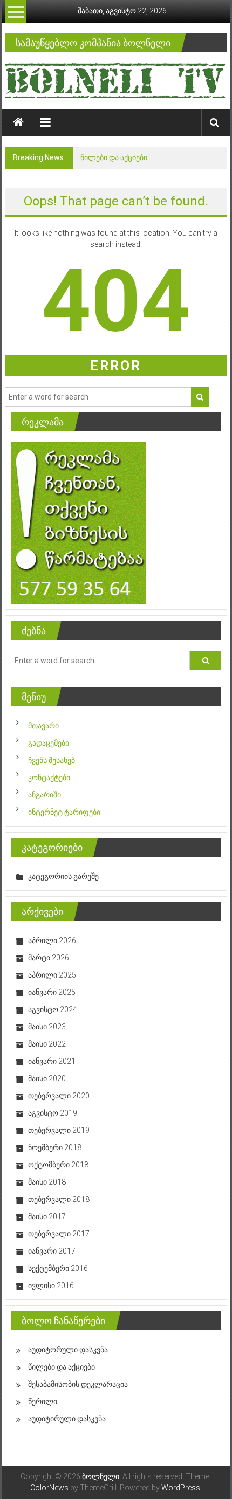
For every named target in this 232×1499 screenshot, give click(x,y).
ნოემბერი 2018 (54, 1147)
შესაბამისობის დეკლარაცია (78, 1384)
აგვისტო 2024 (52, 1009)
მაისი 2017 (47, 1216)
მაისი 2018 (47, 1182)
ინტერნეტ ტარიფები (64, 812)
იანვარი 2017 (52, 1251)
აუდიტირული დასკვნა (67, 1418)
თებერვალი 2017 (59, 1233)
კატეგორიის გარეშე (63, 876)
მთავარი (43, 725)
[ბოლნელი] (18, 122)
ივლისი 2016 (51, 1285)
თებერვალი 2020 (59, 1095)
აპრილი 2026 (52, 940)
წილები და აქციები (113, 157)
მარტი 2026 (48, 957)
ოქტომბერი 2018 (58, 1164)
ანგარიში (44, 794)
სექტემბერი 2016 (58, 1268)
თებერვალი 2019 (59, 1130)
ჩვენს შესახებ (51, 760)
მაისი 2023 (47, 1026)
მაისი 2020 (47, 1078)
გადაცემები (48, 743)
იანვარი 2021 (52, 1061)
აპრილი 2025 (52, 975)
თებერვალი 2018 (59, 1199)
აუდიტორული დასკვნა (68, 1349)
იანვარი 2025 (52, 992)
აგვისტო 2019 (52, 1113)
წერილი (42, 1401)
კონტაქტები (49, 777)
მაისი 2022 (47, 1044)
